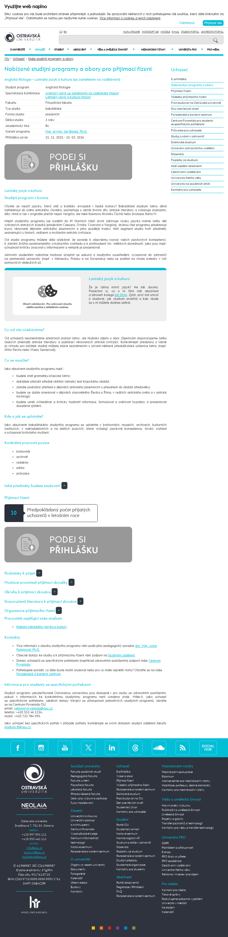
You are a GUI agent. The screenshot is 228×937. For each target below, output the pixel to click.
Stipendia (177, 154)
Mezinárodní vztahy (157, 49)
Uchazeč (42, 49)
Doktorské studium (183, 142)
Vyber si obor (124, 776)
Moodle (165, 32)
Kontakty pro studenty (130, 869)
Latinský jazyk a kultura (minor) (68, 97)
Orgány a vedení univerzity (88, 864)
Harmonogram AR (128, 838)
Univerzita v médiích (174, 903)
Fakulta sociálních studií (86, 771)
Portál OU (122, 824)
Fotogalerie (78, 873)
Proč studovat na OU (129, 798)
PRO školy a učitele (174, 856)
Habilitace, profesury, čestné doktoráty (186, 785)
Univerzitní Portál (212, 32)
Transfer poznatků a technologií (182, 823)
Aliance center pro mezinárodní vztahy (186, 780)
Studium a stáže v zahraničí (133, 842)
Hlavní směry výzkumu (176, 805)
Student (61, 49)
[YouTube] (65, 748)
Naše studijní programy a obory (51, 59)
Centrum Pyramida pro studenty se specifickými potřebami (192, 122)
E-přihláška (178, 79)
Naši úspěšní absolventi (186, 166)
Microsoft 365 (150, 32)
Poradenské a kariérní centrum (38, 674)
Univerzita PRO (191, 49)
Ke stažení (168, 907)
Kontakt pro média (174, 890)
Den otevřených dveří (129, 802)
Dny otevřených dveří (185, 108)
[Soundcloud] (159, 748)
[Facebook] (17, 748)
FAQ (119, 891)
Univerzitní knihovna (84, 816)
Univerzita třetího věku (186, 177)
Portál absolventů (127, 882)
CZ (60, 32)
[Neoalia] (34, 805)
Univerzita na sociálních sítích (190, 183)
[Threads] (135, 748)
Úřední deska (79, 882)
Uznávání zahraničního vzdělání (193, 148)
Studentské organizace (130, 864)
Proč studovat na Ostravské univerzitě (196, 102)
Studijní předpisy (126, 860)
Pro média (213, 50)
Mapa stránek (131, 32)
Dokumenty (78, 869)
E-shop (166, 852)
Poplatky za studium (184, 160)
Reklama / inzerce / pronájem (180, 874)
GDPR (165, 843)
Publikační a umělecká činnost (181, 810)
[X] (88, 748)
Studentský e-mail (127, 829)
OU (6, 59)
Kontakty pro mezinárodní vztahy (183, 789)
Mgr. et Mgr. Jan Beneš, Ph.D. (66, 131)
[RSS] (182, 748)
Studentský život (126, 807)
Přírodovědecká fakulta (85, 794)
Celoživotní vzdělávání (186, 172)
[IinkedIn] (112, 748)
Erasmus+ (168, 776)
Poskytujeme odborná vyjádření (182, 899)
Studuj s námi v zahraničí (187, 136)
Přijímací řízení (181, 91)
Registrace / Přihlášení (130, 887)
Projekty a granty (172, 818)
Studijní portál (190, 32)
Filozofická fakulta (82, 785)
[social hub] (208, 748)
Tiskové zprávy (171, 894)
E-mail (175, 32)
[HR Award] (34, 904)
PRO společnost (172, 861)
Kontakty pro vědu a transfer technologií (187, 827)
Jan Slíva (121, 295)
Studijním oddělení (121, 655)
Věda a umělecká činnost (115, 49)
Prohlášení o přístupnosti (177, 847)
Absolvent (82, 49)
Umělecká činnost (173, 814)
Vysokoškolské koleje (84, 833)
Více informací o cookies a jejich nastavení (129, 18)
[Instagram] (41, 748)
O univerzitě (20, 49)
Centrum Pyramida (82, 829)
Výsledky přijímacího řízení (189, 97)
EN (65, 32)
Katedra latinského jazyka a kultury (41, 627)
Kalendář (77, 878)
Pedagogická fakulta (84, 776)
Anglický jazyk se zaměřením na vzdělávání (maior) (82, 93)
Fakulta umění (80, 780)
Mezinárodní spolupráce (177, 772)
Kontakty (77, 891)
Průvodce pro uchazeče (186, 130)
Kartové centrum (81, 847)
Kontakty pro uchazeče (186, 189)
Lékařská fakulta (81, 789)
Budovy (76, 887)
